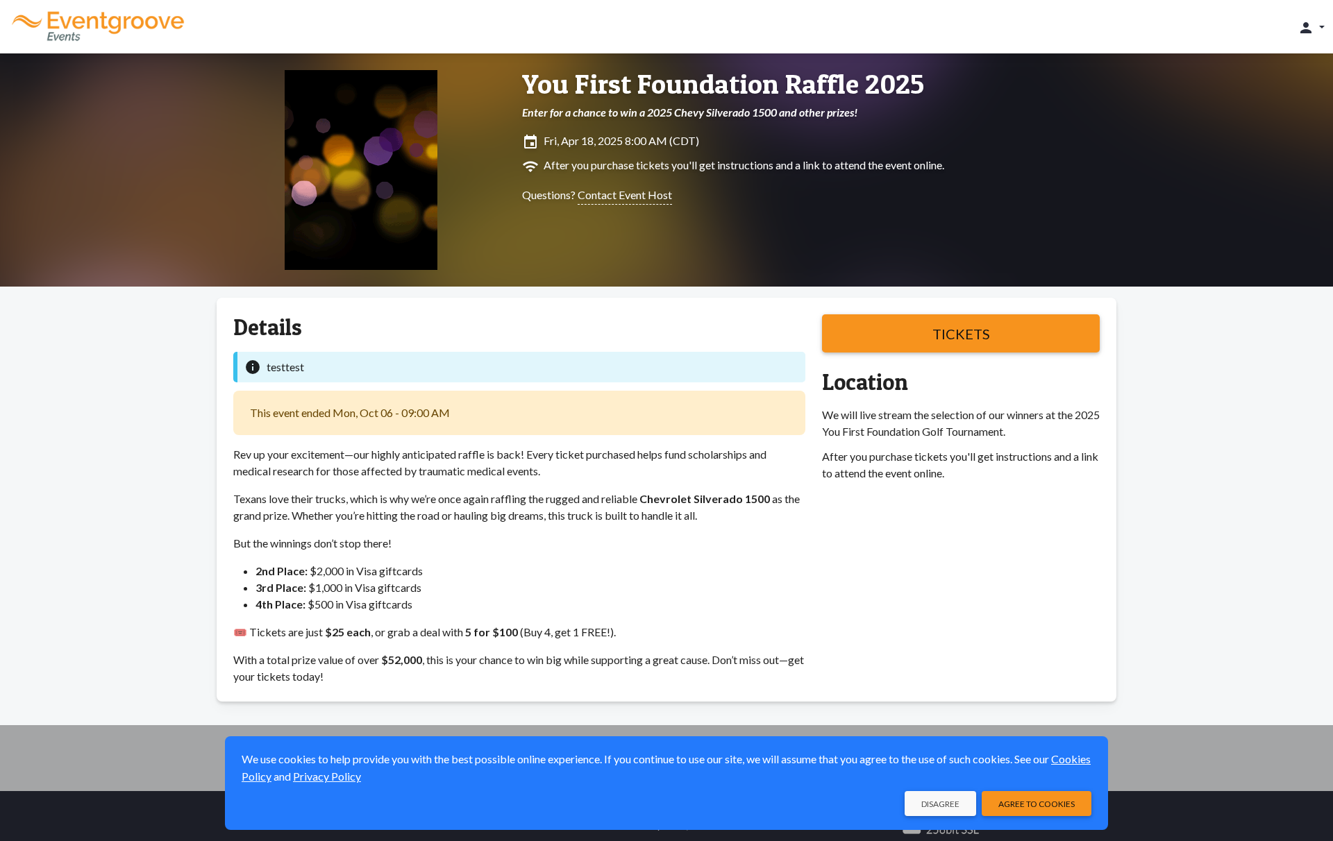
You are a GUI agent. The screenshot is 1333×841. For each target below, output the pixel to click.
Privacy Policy (327, 776)
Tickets (961, 333)
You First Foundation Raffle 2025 (723, 84)
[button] (1311, 27)
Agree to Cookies (1036, 804)
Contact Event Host (625, 194)
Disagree (940, 804)
